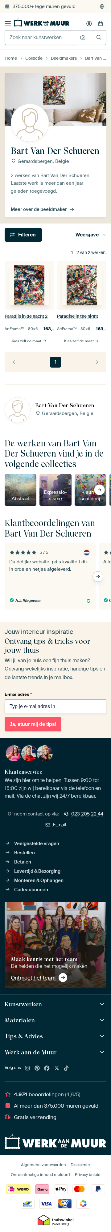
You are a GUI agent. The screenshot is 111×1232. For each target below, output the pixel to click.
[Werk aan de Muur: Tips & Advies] (102, 1036)
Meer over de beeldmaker (39, 209)
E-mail (59, 825)
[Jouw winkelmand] (100, 24)
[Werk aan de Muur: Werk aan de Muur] (102, 1052)
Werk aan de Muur (31, 1052)
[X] (56, 1068)
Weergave (87, 235)
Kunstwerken (23, 1004)
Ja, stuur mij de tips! (33, 724)
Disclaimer (80, 1164)
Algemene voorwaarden (43, 1164)
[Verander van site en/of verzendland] (102, 6)
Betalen (22, 862)
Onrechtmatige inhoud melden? (40, 1174)
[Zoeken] (99, 37)
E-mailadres (18, 694)
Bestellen (24, 853)
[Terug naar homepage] (41, 22)
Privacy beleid (88, 1174)
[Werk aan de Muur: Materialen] (102, 1020)
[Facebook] (46, 1068)
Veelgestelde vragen (36, 843)
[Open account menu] (89, 23)
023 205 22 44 (87, 814)
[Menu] (7, 23)
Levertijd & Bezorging (37, 871)
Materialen (20, 1020)
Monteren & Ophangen (39, 880)
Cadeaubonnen (31, 890)
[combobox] (41, 37)
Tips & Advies (24, 1036)
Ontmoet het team (33, 977)
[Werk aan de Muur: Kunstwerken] (102, 1004)
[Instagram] (27, 1068)
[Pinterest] (37, 1068)
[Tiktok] (66, 1068)
